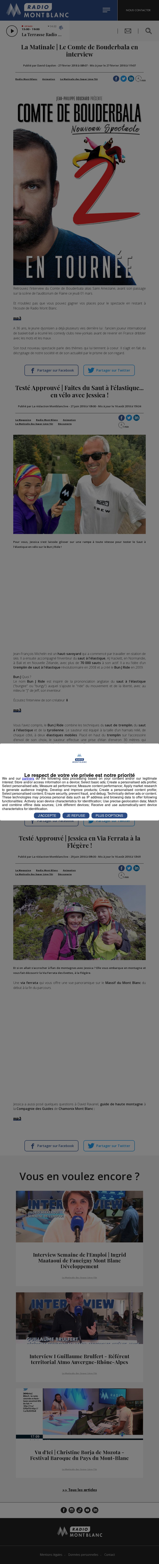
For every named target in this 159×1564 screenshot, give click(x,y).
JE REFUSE (76, 815)
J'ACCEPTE (47, 815)
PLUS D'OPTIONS (109, 815)
